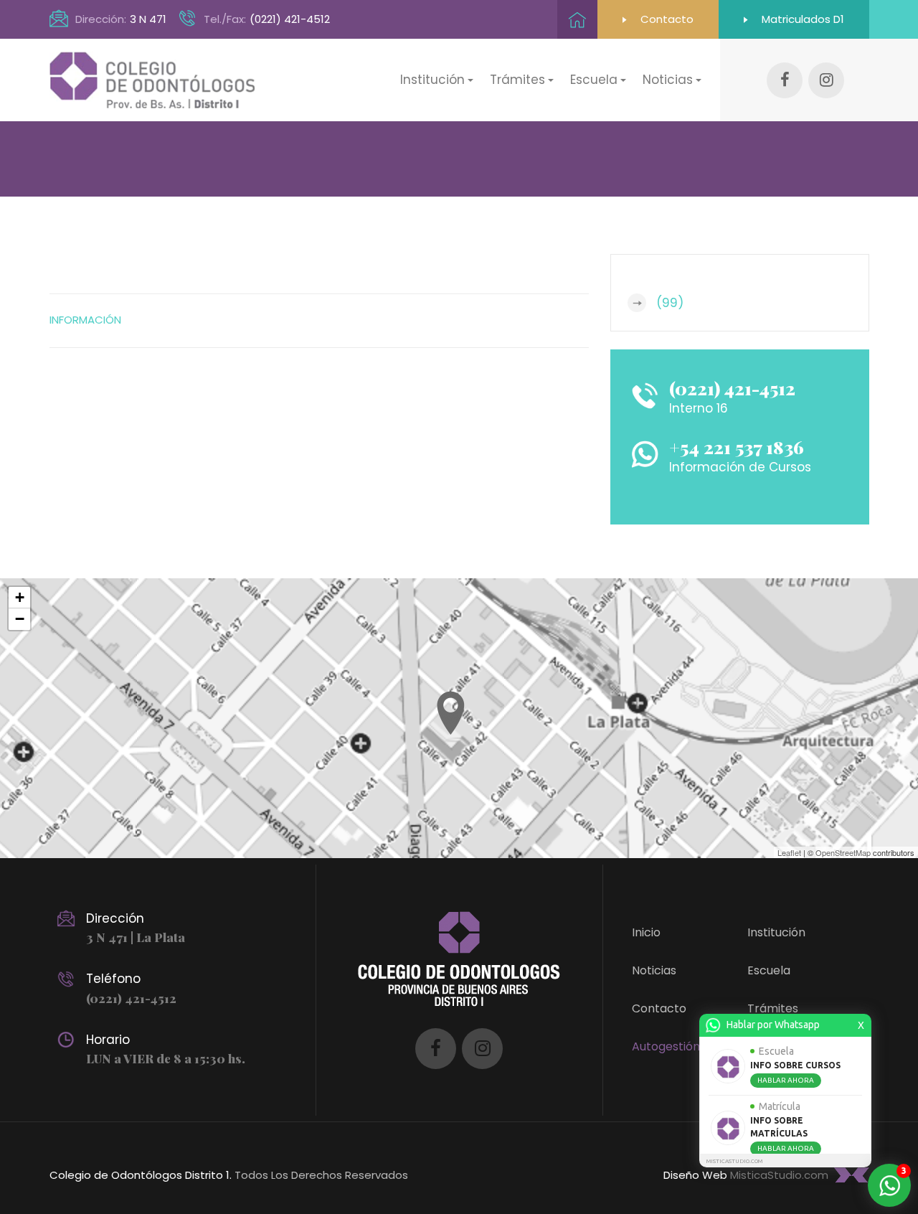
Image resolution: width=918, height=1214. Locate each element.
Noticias (654, 970)
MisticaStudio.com (779, 1174)
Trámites (772, 1008)
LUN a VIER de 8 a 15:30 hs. (165, 1058)
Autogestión (666, 1046)
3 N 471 (148, 19)
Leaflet (789, 852)
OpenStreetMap (843, 852)
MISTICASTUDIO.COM (734, 1161)
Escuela (768, 970)
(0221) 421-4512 (290, 19)
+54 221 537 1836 (736, 447)
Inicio (646, 932)
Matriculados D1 (801, 19)
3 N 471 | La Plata (135, 937)
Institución (776, 932)
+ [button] (19, 597)
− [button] (19, 619)
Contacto (666, 19)
